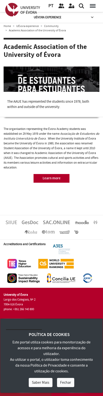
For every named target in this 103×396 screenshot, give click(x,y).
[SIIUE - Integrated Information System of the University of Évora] (11, 222)
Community (51, 26)
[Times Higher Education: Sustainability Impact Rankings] (23, 278)
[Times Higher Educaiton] (19, 263)
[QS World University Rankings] (56, 263)
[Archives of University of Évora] (48, 232)
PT (50, 6)
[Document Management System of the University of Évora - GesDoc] (30, 222)
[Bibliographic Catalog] (31, 232)
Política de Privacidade (48, 365)
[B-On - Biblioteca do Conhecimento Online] (76, 232)
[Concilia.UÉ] (61, 278)
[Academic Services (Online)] (56, 222)
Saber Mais (40, 382)
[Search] (81, 6)
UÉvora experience (47, 17)
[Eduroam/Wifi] (65, 232)
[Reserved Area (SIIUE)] (71, 6)
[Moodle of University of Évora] (82, 222)
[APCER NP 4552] (87, 278)
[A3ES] (61, 249)
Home (7, 26)
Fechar (65, 382)
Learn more (52, 178)
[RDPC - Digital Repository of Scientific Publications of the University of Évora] (95, 222)
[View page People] (61, 6)
